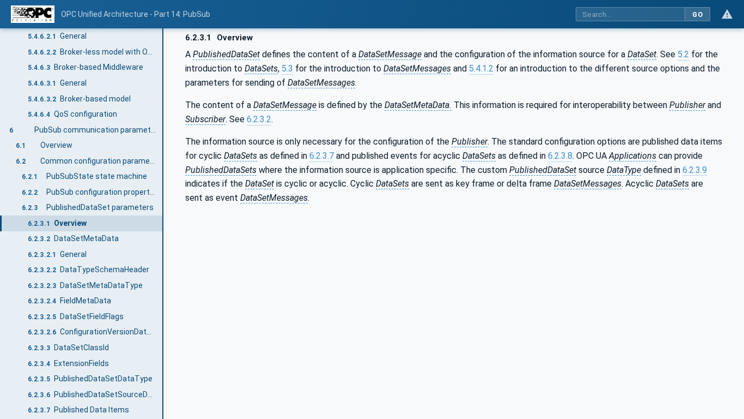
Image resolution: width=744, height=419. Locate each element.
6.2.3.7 (321, 156)
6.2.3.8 (560, 156)
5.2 (683, 54)
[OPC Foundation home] (32, 14)
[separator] (163, 223)
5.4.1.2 (481, 68)
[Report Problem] (727, 14)
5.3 (287, 68)
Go (697, 14)
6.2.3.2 (259, 119)
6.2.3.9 (694, 170)
